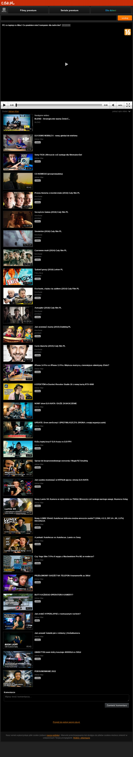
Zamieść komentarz (117, 705)
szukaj (125, 18)
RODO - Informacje (81, 738)
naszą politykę (53, 735)
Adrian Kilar (13, 111)
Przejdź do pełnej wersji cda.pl (66, 722)
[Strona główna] (8, 3)
